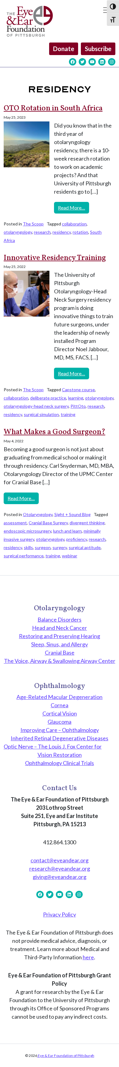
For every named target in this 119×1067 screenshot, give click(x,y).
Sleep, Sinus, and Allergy (59, 644)
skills (28, 547)
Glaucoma (59, 721)
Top (112, 1058)
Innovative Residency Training (55, 258)
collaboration (74, 223)
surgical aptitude (85, 547)
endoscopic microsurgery (27, 531)
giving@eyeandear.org (59, 876)
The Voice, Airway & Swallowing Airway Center (59, 660)
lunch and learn (67, 531)
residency (61, 232)
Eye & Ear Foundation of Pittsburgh (65, 1055)
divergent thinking (87, 522)
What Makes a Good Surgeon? (54, 432)
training (68, 414)
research (42, 232)
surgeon (43, 547)
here (88, 957)
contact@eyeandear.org (59, 860)
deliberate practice (48, 397)
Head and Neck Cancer (59, 627)
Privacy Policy (59, 914)
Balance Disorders (59, 619)
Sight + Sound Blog (72, 514)
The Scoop (33, 223)
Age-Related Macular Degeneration (59, 696)
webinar (69, 555)
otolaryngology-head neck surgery (36, 406)
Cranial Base (59, 652)
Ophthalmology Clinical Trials (59, 763)
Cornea (59, 705)
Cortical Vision (59, 713)
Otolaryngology (37, 514)
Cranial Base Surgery (48, 522)
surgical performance (24, 555)
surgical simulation (41, 414)
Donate (63, 48)
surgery (59, 547)
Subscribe (98, 48)
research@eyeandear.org (59, 868)
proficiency (76, 539)
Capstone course (78, 389)
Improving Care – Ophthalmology (59, 730)
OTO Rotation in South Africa (53, 108)
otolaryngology (18, 232)
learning (75, 397)
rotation (80, 232)
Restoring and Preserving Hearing (59, 636)
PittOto (78, 406)
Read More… (73, 207)
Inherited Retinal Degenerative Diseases (59, 738)
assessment (15, 522)
